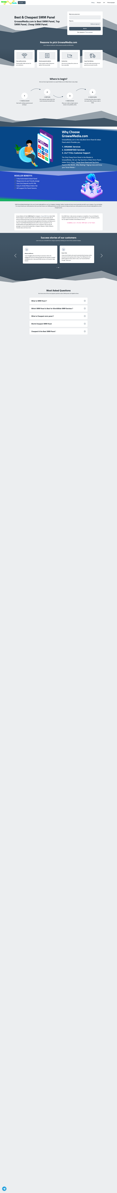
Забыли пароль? (95, 24)
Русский (21, 3)
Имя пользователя (74, 14)
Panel (80, 218)
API (104, 3)
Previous (15, 255)
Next (101, 255)
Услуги (99, 3)
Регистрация (111, 3)
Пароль (71, 21)
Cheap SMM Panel (45, 216)
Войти (85, 29)
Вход (93, 3)
